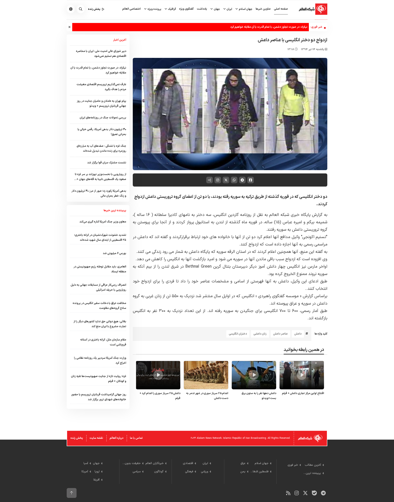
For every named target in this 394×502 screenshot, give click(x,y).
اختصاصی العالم (131, 9)
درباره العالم (116, 438)
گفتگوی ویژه (186, 9)
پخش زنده (76, 438)
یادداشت (202, 9)
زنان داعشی (260, 334)
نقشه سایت (96, 438)
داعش (297, 334)
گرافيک (171, 9)
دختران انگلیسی (238, 334)
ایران (229, 9)
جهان (216, 9)
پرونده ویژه (154, 9)
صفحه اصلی (281, 9)
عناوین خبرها (263, 9)
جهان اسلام (245, 9)
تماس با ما (136, 438)
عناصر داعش (280, 334)
